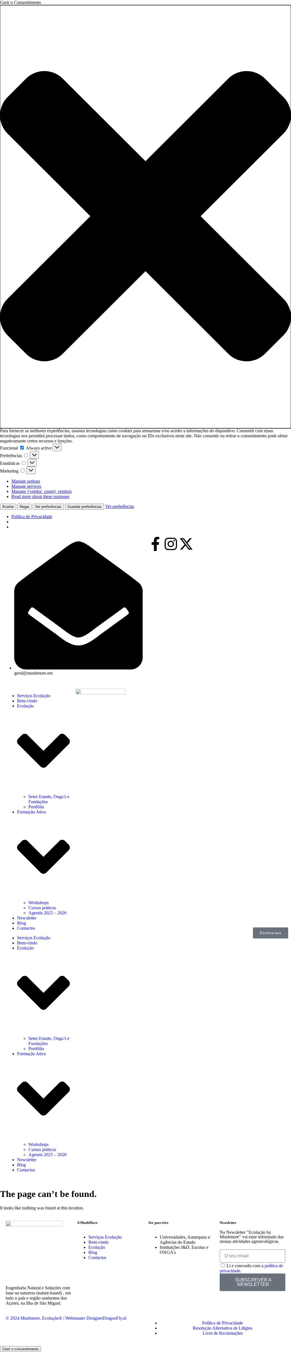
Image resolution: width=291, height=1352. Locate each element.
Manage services (26, 486)
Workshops (38, 902)
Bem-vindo (27, 700)
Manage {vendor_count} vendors (41, 491)
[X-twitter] (186, 544)
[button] (145, 216)
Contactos (26, 928)
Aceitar (8, 507)
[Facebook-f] (155, 544)
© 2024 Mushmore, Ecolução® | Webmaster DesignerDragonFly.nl (66, 1318)
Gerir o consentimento (20, 1349)
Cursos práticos (42, 907)
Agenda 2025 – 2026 (47, 912)
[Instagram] (171, 544)
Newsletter (26, 918)
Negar (24, 507)
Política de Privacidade (31, 516)
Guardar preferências (84, 507)
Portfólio (36, 806)
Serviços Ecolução (33, 695)
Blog (21, 923)
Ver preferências (48, 507)
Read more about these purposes (40, 496)
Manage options (25, 481)
